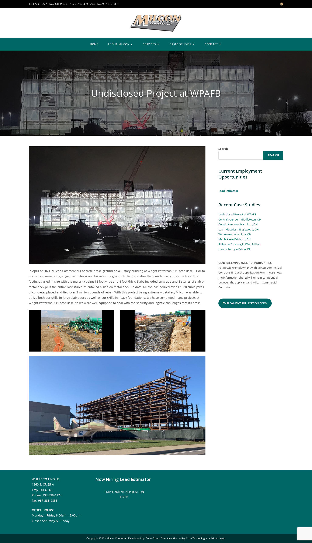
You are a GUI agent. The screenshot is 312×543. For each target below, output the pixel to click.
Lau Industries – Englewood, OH (238, 229)
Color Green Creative (158, 538)
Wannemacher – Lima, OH (234, 234)
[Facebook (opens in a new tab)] (281, 4)
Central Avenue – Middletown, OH (239, 219)
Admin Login (218, 538)
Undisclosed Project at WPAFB (237, 214)
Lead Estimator (228, 191)
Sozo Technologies (197, 538)
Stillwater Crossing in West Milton (239, 244)
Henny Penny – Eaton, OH (234, 249)
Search (223, 149)
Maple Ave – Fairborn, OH (234, 239)
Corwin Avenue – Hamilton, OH (238, 224)
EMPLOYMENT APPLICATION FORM (244, 303)
